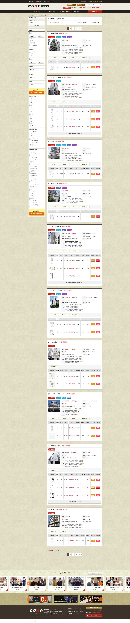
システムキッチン (34, 157)
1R (31, 98)
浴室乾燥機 (32, 171)
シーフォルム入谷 (58, 183)
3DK (31, 113)
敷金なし (32, 38)
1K (31, 100)
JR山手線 (67, 53)
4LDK (31, 120)
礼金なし (32, 40)
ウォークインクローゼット (36, 204)
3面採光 (32, 198)
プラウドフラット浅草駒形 (60, 77)
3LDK (31, 114)
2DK (31, 107)
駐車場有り (32, 144)
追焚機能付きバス (34, 175)
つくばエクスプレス (69, 47)
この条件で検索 (37, 92)
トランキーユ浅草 (58, 509)
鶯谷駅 (71, 202)
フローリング (33, 179)
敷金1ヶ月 (32, 42)
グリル (31, 155)
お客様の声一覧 (95, 573)
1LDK (31, 104)
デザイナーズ (33, 137)
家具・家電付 (33, 200)
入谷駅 (76, 50)
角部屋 (31, 195)
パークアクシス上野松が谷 (60, 290)
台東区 (69, 45)
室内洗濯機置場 (33, 168)
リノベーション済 (34, 205)
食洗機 (31, 162)
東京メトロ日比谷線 (69, 50)
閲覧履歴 (70, 608)
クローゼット (33, 182)
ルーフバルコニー (34, 188)
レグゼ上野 (56, 141)
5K (31, 121)
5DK (31, 123)
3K (31, 111)
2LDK (31, 109)
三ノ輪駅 (77, 199)
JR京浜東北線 (68, 413)
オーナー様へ (77, 613)
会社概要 (70, 613)
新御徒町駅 (74, 158)
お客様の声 (70, 611)
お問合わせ (95, 11)
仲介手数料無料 (33, 45)
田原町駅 (76, 49)
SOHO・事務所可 (34, 140)
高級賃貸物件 (33, 146)
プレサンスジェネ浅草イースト (61, 394)
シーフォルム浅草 (58, 342)
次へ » (80, 28)
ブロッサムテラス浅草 (59, 445)
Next (101, 583)
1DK (31, 102)
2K (31, 105)
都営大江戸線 (68, 94)
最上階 (31, 193)
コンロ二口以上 (33, 153)
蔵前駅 (73, 94)
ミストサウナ (33, 177)
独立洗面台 (32, 170)
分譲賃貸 (32, 135)
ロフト (31, 189)
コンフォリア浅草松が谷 (60, 226)
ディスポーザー (33, 164)
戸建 (31, 55)
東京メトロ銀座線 (69, 49)
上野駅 (71, 53)
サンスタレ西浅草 (58, 33)
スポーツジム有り (34, 142)
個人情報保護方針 (78, 611)
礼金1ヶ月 (32, 43)
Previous (29, 583)
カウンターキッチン (34, 159)
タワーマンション (34, 138)
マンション (32, 51)
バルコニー (32, 186)
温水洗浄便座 (33, 173)
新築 (31, 133)
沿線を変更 (37, 25)
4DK (31, 118)
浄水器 (31, 161)
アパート (32, 53)
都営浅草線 (67, 92)
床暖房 (31, 180)
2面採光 (32, 197)
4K (31, 116)
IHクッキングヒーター (35, 202)
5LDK (31, 125)
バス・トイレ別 (33, 166)
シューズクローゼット (35, 184)
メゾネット (32, 191)
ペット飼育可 (33, 131)
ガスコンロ (32, 152)
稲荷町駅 (76, 52)
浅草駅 (76, 47)
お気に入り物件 (78, 608)
